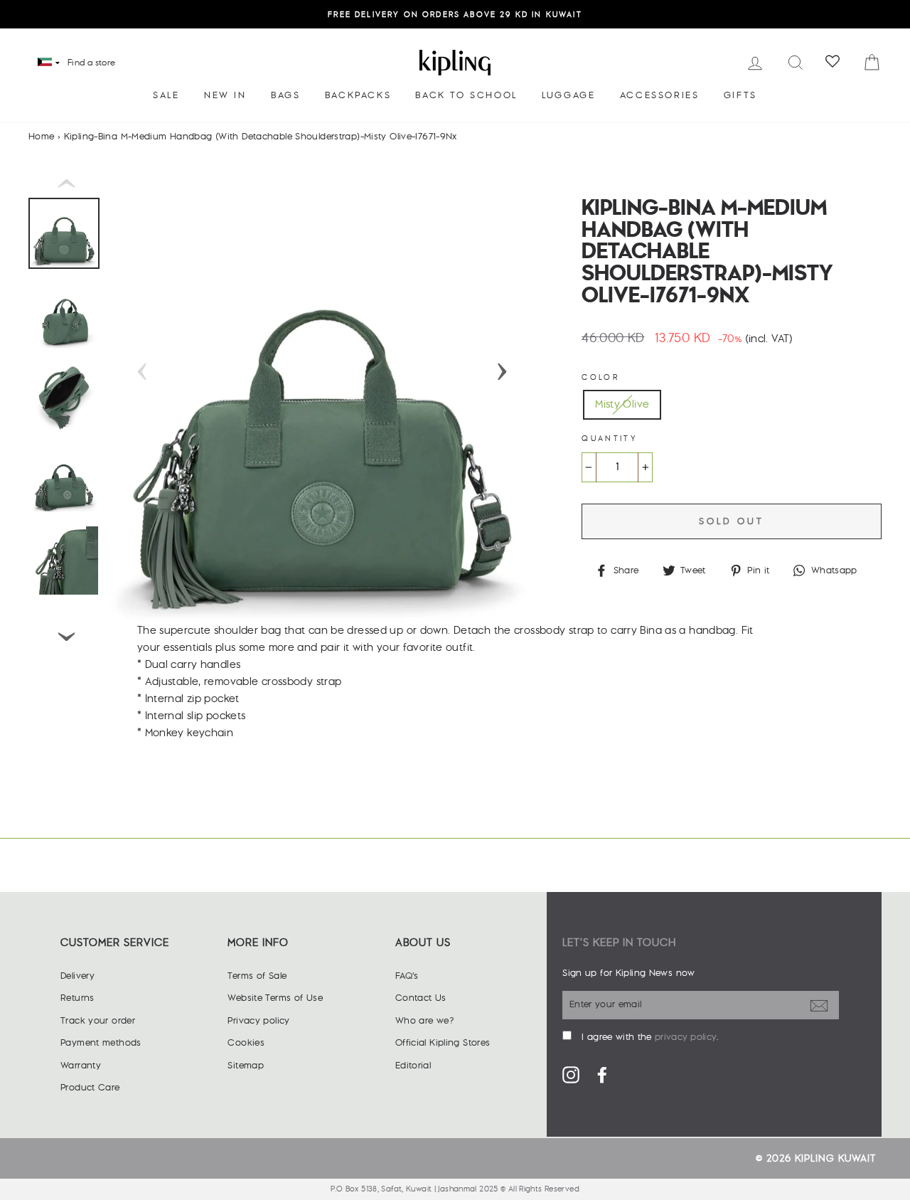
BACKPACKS (358, 95)
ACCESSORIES (660, 95)
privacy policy (686, 1037)
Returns (77, 998)
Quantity (610, 438)
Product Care (90, 1087)
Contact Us (420, 998)
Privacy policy (258, 1021)
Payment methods (100, 1043)
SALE (166, 95)
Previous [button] (142, 367)
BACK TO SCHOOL (466, 95)
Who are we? (424, 1021)
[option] (455, 14)
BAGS (285, 95)
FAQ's (407, 976)
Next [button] (502, 367)
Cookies (246, 1043)
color (600, 377)
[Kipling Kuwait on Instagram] (570, 1074)
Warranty (80, 1065)
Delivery (77, 976)
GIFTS (740, 95)
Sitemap (246, 1065)
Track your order (97, 1021)
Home (41, 136)
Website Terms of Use (275, 998)
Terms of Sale (257, 976)
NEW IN (225, 95)
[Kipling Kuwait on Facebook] (602, 1074)
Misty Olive (622, 404)
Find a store (92, 63)
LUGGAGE (568, 95)
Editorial (413, 1065)
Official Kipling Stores (443, 1043)
